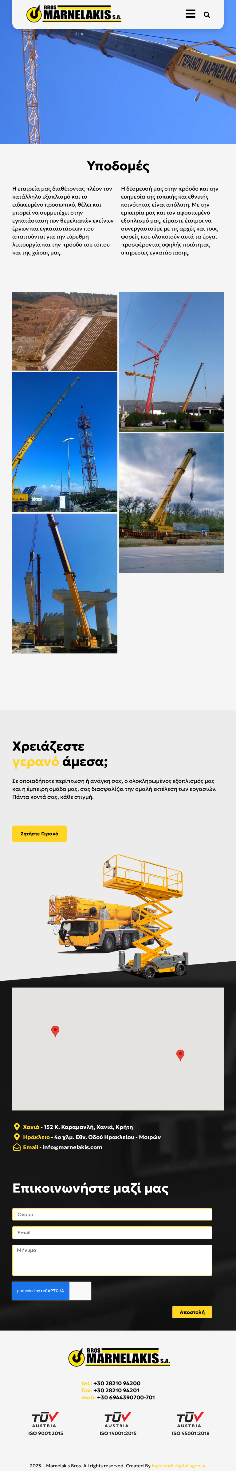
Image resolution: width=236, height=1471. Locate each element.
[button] (206, 14)
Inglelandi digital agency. (179, 1466)
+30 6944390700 (120, 1397)
